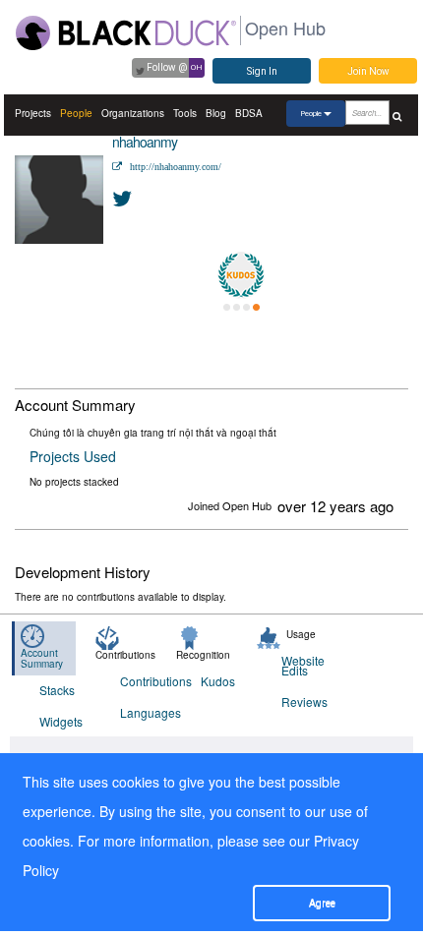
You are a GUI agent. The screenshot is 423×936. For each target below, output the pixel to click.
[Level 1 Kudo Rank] (241, 275)
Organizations (132, 113)
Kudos (218, 681)
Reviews (304, 701)
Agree (322, 903)
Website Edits (303, 665)
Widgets (61, 721)
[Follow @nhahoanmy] (123, 197)
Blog (216, 113)
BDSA (249, 113)
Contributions (148, 681)
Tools (185, 113)
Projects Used (73, 456)
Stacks (57, 689)
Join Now (368, 71)
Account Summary (42, 658)
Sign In (262, 71)
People (76, 113)
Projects (33, 113)
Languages (148, 712)
